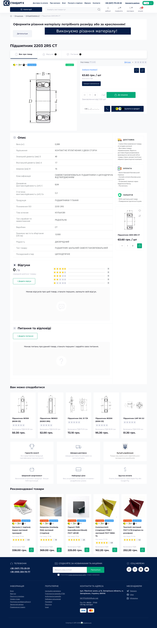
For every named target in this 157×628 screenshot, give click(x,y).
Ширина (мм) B (23, 169)
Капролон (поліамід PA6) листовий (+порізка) (49, 530)
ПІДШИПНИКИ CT (33, 16)
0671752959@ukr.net (89, 598)
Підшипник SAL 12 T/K (78, 418)
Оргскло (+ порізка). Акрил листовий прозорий (21, 530)
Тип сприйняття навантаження (24, 220)
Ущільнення (21, 150)
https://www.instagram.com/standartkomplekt (134, 569)
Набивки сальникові (53, 599)
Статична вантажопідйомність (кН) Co (30, 193)
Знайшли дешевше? (90, 69)
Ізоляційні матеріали (53, 591)
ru (151, 3)
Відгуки (88, 3)
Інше (47, 607)
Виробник (21, 227)
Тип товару (21, 248)
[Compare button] (142, 70)
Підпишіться (95, 570)
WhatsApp (134, 598)
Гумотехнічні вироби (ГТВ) (55, 594)
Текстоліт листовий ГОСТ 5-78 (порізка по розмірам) (133, 530)
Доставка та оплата (40, 3)
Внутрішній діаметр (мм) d (29, 163)
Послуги (48, 604)
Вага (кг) (20, 144)
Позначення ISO (24, 206)
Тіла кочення (22, 213)
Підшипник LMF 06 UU (133, 418)
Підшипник (18, 16)
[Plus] (95, 95)
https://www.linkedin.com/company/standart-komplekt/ (140, 569)
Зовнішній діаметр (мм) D (28, 156)
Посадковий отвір (25, 254)
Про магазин (55, 3)
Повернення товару (17, 607)
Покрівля (48, 602)
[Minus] (84, 95)
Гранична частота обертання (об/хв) (30, 234)
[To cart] (139, 245)
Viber (132, 594)
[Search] (99, 9)
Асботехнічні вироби (53, 596)
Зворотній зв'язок (17, 604)
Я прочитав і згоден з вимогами (79, 575)
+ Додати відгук (24, 281)
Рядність (20, 242)
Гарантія (128, 195)
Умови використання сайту (77, 575)
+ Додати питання (25, 336)
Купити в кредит (132, 109)
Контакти (96, 3)
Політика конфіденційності (20, 602)
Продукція (21, 200)
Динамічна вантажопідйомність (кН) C (29, 184)
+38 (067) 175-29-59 (20, 568)
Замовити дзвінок (132, 3)
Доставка (128, 140)
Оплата (127, 168)
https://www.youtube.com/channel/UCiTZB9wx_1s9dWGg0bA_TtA (146, 569)
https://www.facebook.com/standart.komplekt (129, 569)
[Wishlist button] (136, 70)
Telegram (133, 591)
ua (147, 3)
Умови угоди (15, 599)
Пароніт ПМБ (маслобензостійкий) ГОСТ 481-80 (77, 530)
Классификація (23, 176)
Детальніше (22, 34)
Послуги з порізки (75, 3)
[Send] (107, 109)
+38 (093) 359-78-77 (20, 572)
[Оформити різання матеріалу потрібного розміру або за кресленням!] (88, 31)
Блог (64, 3)
